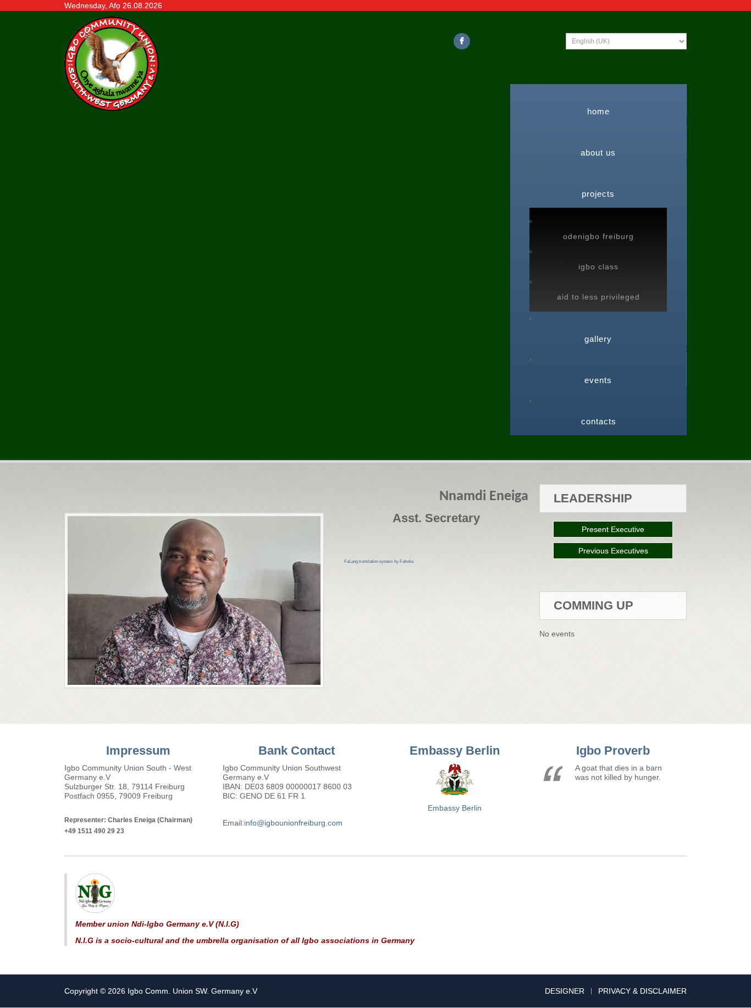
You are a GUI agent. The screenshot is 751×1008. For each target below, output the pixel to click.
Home (598, 111)
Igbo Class (598, 266)
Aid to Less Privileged (598, 296)
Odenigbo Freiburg (598, 236)
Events (598, 380)
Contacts (598, 421)
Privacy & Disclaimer (642, 991)
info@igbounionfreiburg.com (293, 822)
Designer (564, 991)
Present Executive (613, 529)
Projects (598, 193)
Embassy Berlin (455, 808)
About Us (598, 152)
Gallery (598, 339)
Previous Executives (613, 550)
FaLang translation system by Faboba (378, 561)
